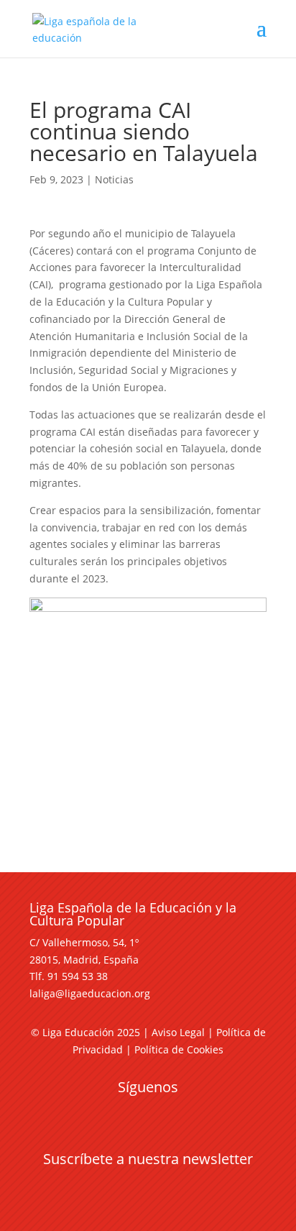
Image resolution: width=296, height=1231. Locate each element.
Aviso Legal (178, 1032)
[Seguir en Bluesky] (176, 1113)
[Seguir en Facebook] (90, 1113)
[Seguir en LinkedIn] (205, 1113)
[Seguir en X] (119, 1113)
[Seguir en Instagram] (148, 1113)
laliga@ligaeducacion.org (89, 993)
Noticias (114, 179)
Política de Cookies (178, 1049)
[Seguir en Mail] (148, 1184)
